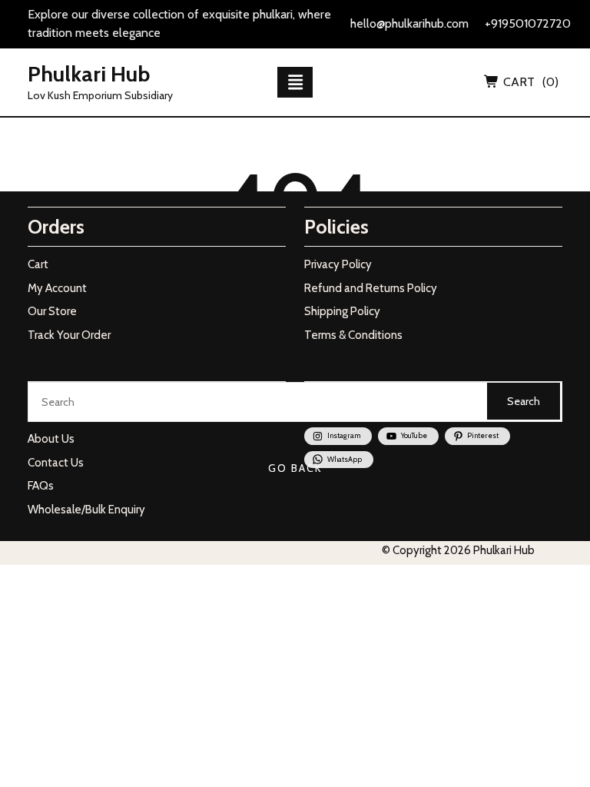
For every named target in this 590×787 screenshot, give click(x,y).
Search (523, 401)
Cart (38, 264)
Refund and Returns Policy (370, 288)
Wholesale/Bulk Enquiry (86, 509)
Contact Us (56, 463)
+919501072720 (528, 23)
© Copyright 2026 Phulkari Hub (458, 550)
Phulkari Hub (89, 74)
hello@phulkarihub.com (409, 23)
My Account (57, 288)
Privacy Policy (338, 264)
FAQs (41, 486)
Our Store (52, 311)
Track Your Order (69, 335)
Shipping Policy (342, 311)
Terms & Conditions (353, 335)
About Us (51, 439)
